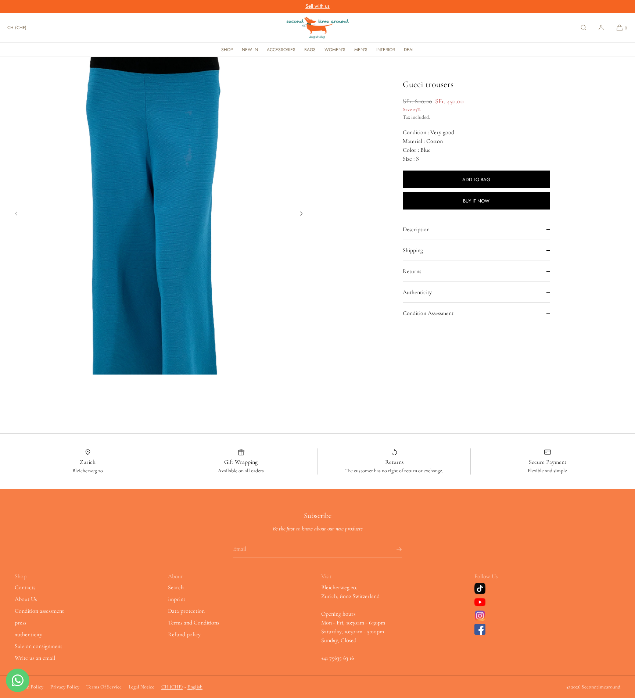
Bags (310, 49)
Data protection (186, 611)
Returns (412, 271)
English (194, 687)
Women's (334, 49)
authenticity (28, 634)
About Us (26, 599)
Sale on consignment (38, 646)
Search (176, 587)
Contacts (25, 587)
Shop (227, 49)
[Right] (301, 213)
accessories (281, 49)
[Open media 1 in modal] (159, 216)
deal (409, 49)
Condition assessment (39, 611)
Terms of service (104, 687)
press (20, 622)
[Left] (16, 213)
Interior (385, 49)
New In (250, 49)
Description (416, 229)
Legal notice (141, 687)
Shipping (413, 250)
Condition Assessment (428, 313)
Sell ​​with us (317, 6)
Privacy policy (64, 687)
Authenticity (417, 292)
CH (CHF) (16, 27)
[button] (583, 27)
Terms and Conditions (193, 622)
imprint (176, 599)
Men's (360, 49)
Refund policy (184, 634)
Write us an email (35, 658)
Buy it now (476, 200)
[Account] (601, 27)
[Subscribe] (393, 549)
